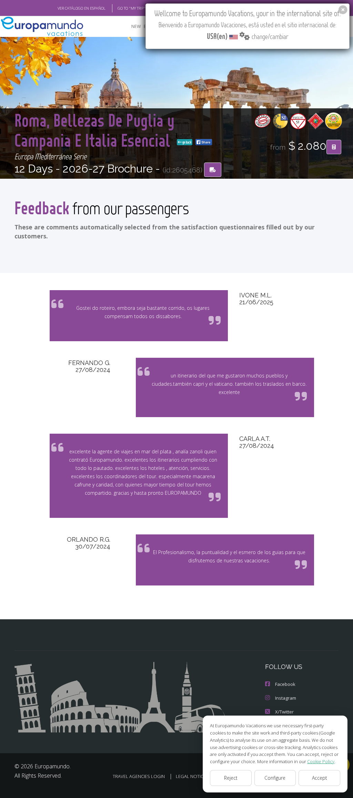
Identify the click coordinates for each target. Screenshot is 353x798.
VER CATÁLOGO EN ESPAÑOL (81, 8)
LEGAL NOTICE (191, 776)
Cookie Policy (320, 761)
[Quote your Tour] (333, 147)
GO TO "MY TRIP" (131, 8)
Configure (274, 778)
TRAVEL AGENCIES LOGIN (139, 776)
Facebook (285, 684)
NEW (136, 26)
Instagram (285, 698)
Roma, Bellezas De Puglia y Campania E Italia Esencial (94, 130)
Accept (319, 778)
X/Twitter (284, 712)
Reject (231, 778)
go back (186, 142)
